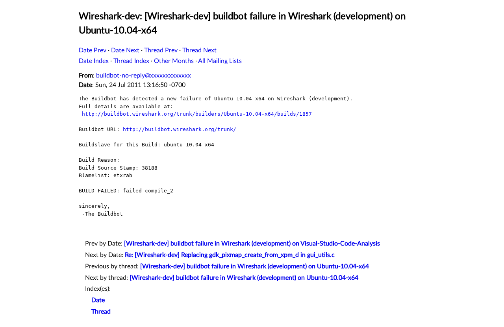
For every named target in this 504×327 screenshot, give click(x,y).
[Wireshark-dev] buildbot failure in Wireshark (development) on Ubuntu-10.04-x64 (254, 266)
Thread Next (199, 50)
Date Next (125, 50)
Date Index (94, 61)
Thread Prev (161, 50)
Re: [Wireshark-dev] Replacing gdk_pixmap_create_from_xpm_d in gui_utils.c (230, 255)
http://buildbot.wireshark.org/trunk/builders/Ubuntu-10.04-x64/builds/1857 (197, 114)
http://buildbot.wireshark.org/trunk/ (179, 129)
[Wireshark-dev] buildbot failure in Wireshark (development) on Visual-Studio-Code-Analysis (252, 243)
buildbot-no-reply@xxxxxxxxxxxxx (143, 75)
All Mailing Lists (220, 61)
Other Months (174, 61)
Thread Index (131, 61)
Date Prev (92, 50)
